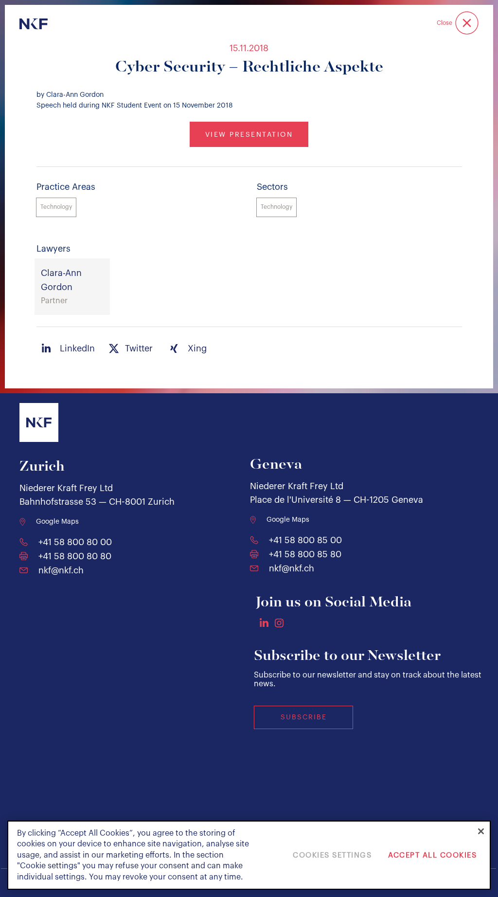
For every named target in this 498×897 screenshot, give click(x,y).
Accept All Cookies (432, 855)
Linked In (264, 622)
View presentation (249, 134)
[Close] (481, 831)
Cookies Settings (332, 855)
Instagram (279, 623)
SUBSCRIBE (304, 717)
